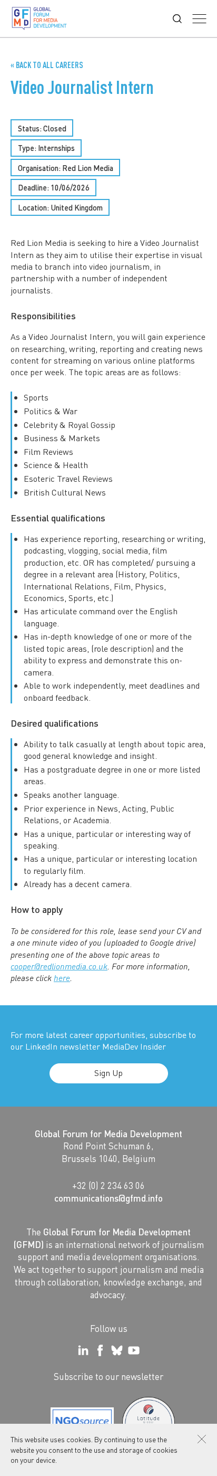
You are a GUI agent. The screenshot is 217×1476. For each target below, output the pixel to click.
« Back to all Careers (47, 65)
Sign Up (108, 1072)
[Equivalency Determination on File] (82, 1423)
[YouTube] (134, 1350)
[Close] (201, 1439)
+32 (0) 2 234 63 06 (108, 1185)
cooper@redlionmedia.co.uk (59, 966)
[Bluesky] (117, 1350)
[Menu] (199, 18)
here (62, 978)
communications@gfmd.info (108, 1198)
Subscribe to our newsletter (108, 1376)
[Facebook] (100, 1350)
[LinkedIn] (83, 1350)
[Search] (177, 18)
